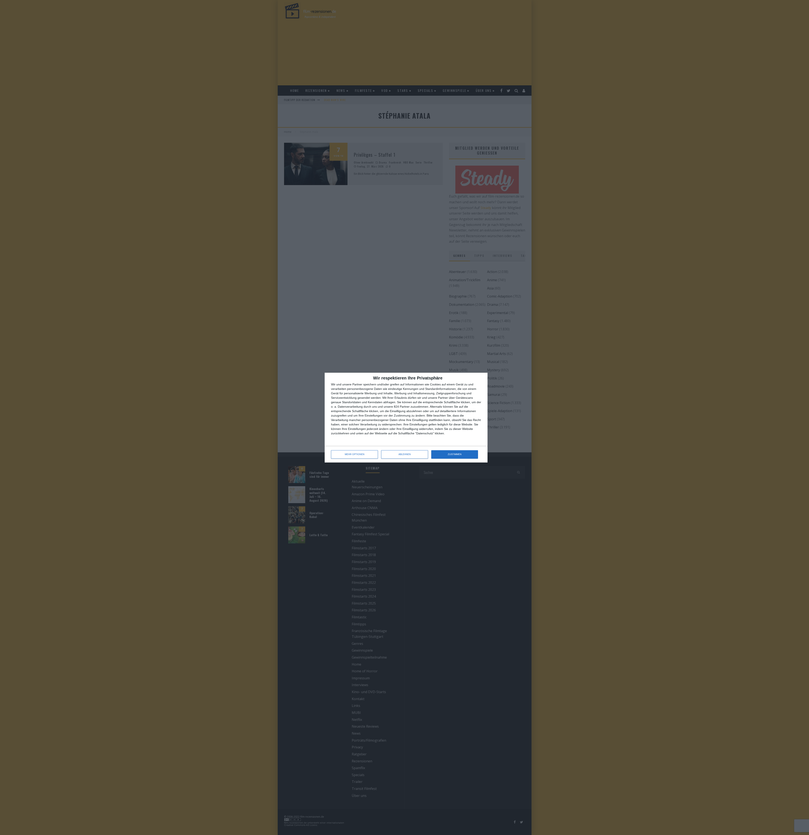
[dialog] (406, 418)
